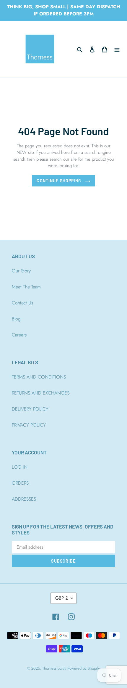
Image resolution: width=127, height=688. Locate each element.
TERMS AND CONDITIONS (39, 376)
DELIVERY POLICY (30, 409)
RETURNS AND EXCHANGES (40, 393)
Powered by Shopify (83, 668)
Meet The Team (26, 286)
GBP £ (61, 598)
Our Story (21, 270)
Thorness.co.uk (54, 668)
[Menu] (117, 48)
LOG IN (19, 467)
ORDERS (20, 483)
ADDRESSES (24, 499)
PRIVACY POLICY (29, 425)
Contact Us (22, 302)
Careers (19, 334)
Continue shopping (59, 180)
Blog (16, 318)
